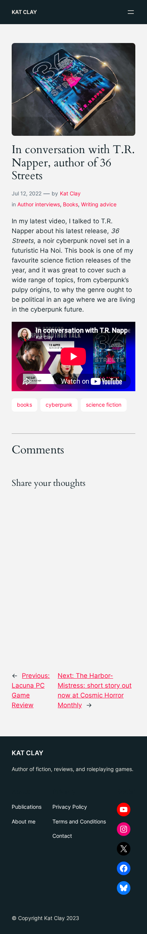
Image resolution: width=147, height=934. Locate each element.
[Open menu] (130, 12)
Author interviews (38, 204)
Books (70, 204)
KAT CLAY (24, 12)
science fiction (103, 404)
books (24, 404)
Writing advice (98, 204)
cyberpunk (59, 404)
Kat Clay (70, 193)
